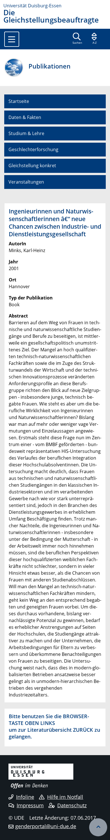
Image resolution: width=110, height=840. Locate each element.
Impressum (30, 805)
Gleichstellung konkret (32, 165)
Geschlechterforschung (33, 149)
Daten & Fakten (24, 117)
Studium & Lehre (26, 133)
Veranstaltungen (26, 182)
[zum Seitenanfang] (98, 827)
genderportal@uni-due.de (45, 826)
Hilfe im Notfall (65, 796)
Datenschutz (72, 805)
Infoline (25, 796)
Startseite (18, 101)
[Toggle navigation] (11, 39)
